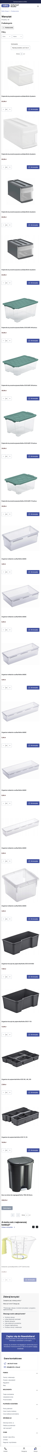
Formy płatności (7, 1408)
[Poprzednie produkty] (18, 1215)
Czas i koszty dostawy (9, 1411)
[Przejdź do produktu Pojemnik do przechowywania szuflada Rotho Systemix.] (20, 75)
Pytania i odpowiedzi (9, 1380)
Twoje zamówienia (8, 1394)
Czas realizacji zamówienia (11, 1414)
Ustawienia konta (8, 1397)
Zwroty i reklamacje (8, 1377)
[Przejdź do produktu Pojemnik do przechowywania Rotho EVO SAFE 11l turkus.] (20, 480)
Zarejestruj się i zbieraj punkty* (12, 1300)
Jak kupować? (7, 1428)
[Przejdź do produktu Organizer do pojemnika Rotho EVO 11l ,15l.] (20, 1116)
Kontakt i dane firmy (9, 1437)
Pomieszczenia (15, 11)
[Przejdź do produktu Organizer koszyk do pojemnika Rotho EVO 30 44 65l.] (20, 943)
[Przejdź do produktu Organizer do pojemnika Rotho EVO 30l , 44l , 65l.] (20, 1059)
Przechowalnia (7, 1399)
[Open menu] (38, 6)
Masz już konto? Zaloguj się (11, 1303)
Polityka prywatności (9, 1425)
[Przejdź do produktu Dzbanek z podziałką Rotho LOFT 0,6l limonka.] (19, 1247)
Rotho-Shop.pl (5, 11)
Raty (4, 1385)
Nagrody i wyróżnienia (9, 1442)
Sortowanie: (14, 44)
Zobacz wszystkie (7, 1227)
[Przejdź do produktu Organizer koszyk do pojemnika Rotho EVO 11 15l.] (20, 1001)
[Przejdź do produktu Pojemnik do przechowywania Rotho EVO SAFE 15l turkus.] (20, 422)
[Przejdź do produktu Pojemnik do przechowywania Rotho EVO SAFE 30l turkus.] (20, 365)
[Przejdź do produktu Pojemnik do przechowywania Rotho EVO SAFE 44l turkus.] (20, 307)
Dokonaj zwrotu (8, 1423)
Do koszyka (34, 109)
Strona (17, 54)
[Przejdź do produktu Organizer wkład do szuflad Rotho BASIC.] (20, 538)
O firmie (5, 1439)
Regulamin (22, 1344)
